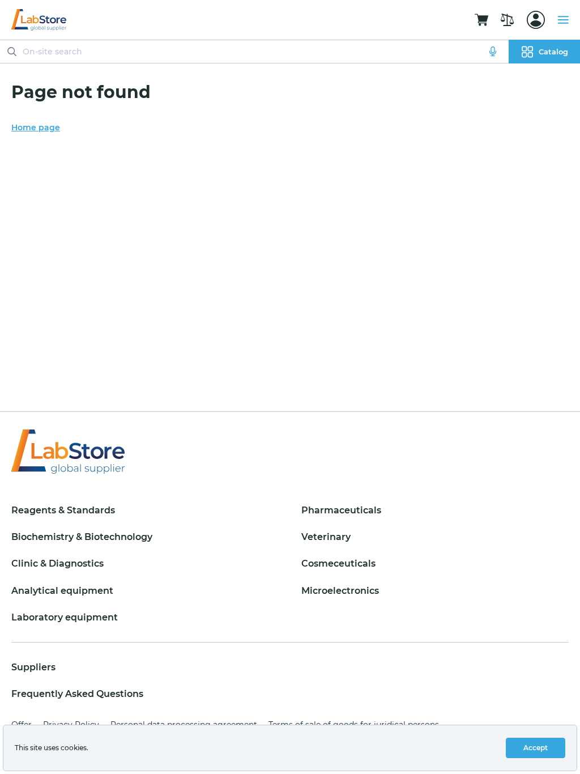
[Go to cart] (481, 20)
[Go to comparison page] (507, 20)
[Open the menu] (563, 19)
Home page (35, 127)
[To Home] (38, 20)
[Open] (536, 20)
